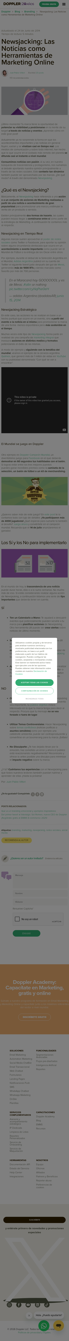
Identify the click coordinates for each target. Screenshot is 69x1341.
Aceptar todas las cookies (34, 683)
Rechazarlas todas (35, 699)
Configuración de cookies (34, 691)
